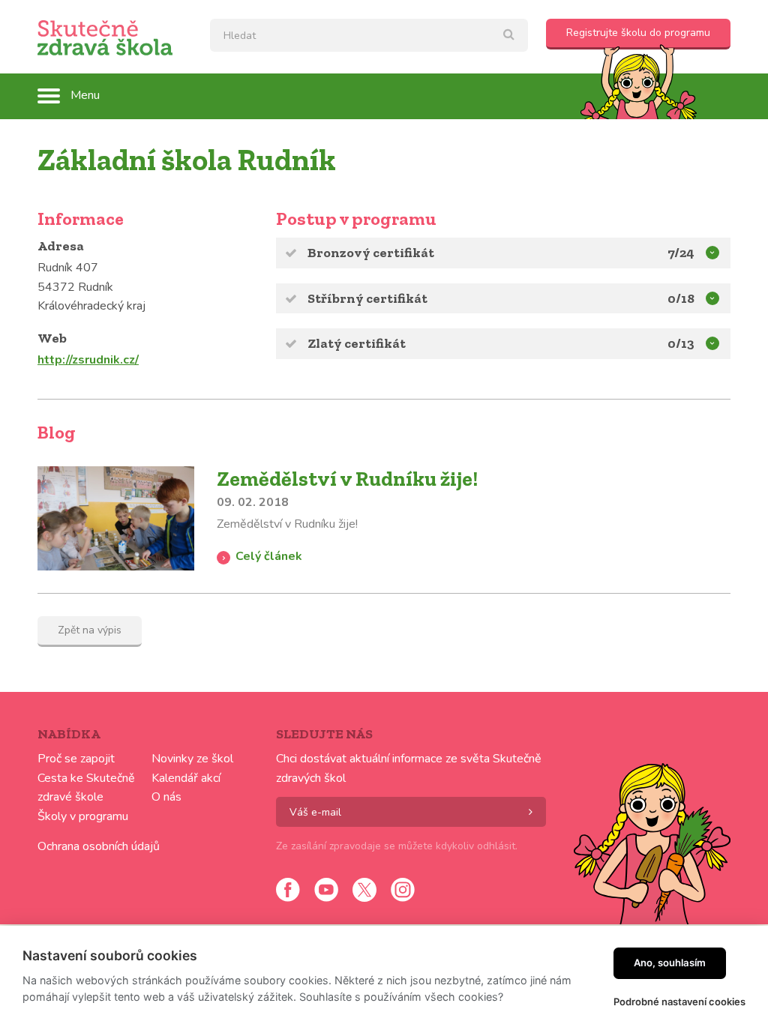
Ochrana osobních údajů (99, 846)
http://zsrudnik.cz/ (88, 360)
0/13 (681, 343)
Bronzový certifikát (371, 252)
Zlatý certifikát (357, 343)
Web (52, 338)
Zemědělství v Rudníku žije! (347, 478)
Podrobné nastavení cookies (680, 1002)
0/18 (681, 298)
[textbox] (369, 35)
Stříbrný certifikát (368, 298)
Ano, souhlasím (670, 963)
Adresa (61, 246)
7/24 (681, 252)
